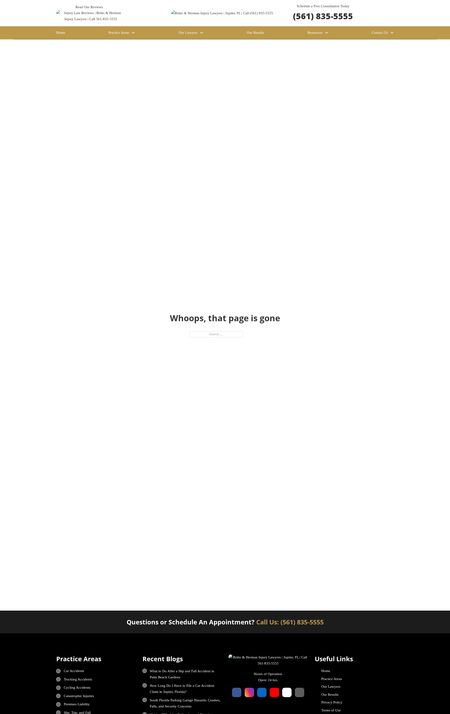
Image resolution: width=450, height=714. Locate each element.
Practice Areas (119, 32)
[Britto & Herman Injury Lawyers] (222, 13)
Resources (315, 32)
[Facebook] (236, 692)
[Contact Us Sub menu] (392, 32)
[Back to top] (434, 700)
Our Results (255, 32)
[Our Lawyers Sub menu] (201, 32)
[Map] (299, 692)
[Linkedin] (261, 692)
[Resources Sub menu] (326, 32)
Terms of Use (331, 710)
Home (60, 32)
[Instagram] (249, 692)
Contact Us (380, 32)
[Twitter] (287, 692)
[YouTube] (274, 692)
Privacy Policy (331, 702)
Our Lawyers (188, 32)
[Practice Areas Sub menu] (133, 32)
